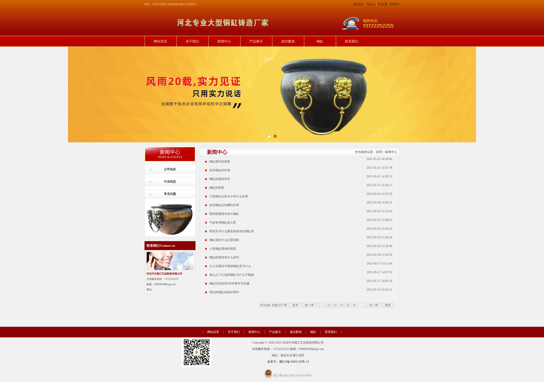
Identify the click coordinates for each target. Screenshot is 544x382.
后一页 (373, 305)
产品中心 (371, 4)
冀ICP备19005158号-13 (294, 361)
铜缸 (319, 41)
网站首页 (160, 41)
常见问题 (382, 4)
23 (341, 305)
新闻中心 (224, 41)
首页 (379, 152)
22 (335, 305)
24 (347, 305)
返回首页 (359, 4)
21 (328, 305)
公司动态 (170, 169)
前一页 (309, 305)
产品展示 (256, 41)
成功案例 (288, 41)
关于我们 (192, 41)
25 (354, 305)
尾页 (388, 305)
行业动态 (170, 181)
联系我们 (394, 4)
